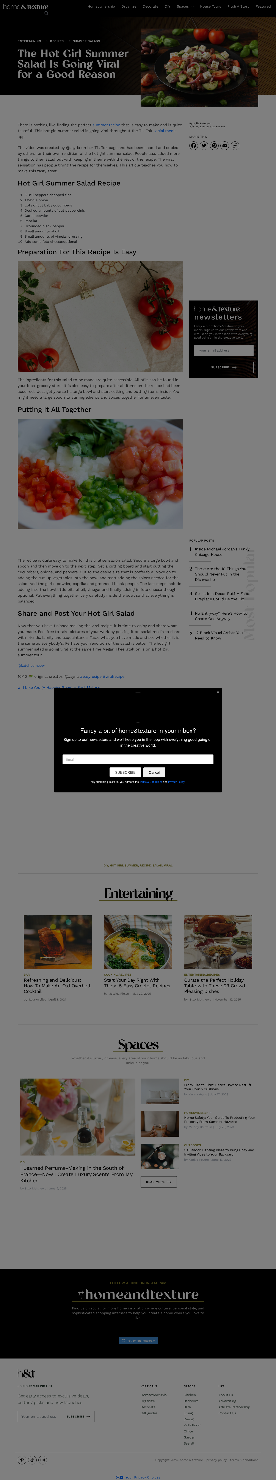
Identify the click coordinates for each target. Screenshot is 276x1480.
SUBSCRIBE (125, 772)
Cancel (154, 772)
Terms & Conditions (151, 781)
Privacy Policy (176, 781)
